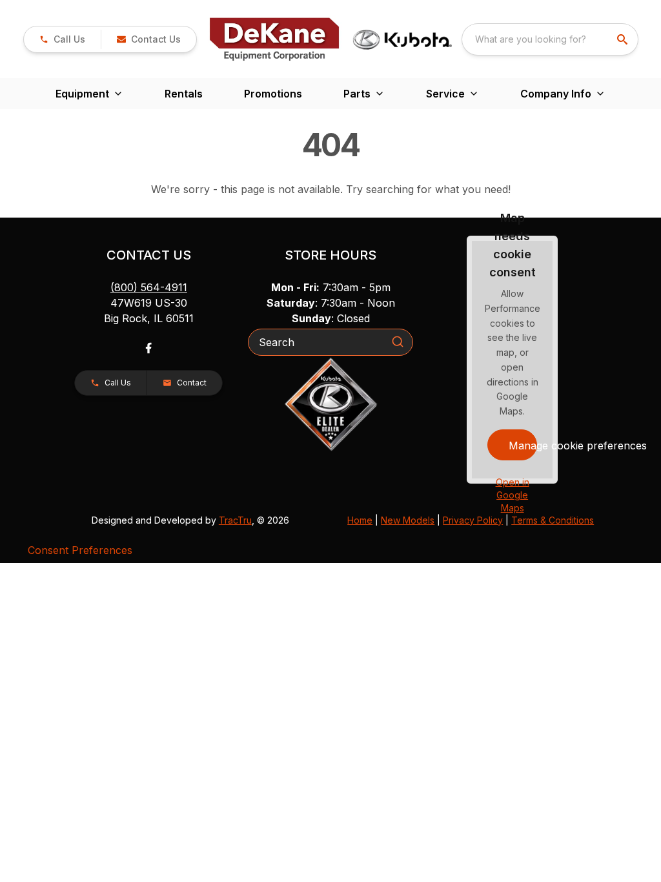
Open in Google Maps (512, 495)
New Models (407, 520)
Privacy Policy (473, 520)
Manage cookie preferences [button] (523, 445)
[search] (623, 39)
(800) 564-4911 (148, 287)
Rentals (184, 93)
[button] (62, 39)
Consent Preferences (80, 550)
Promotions (273, 93)
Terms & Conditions (552, 520)
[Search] (397, 341)
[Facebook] (148, 348)
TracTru (235, 520)
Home (359, 520)
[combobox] (550, 39)
